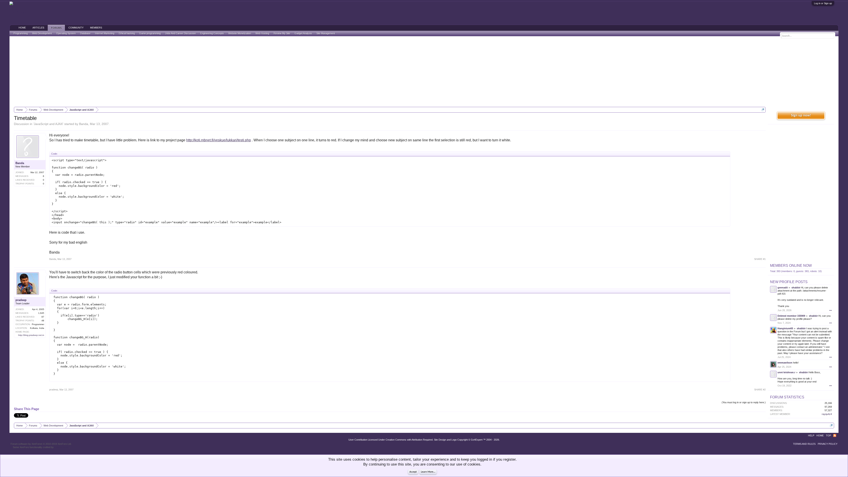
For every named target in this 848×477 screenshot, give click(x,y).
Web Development (42, 33)
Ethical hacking (127, 33)
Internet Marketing (104, 33)
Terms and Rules (804, 444)
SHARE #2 (760, 389)
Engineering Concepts (212, 33)
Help (811, 435)
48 (43, 320)
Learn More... (428, 472)
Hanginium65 (785, 328)
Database (85, 33)
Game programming (150, 33)
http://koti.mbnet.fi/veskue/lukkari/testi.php (218, 140)
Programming (20, 33)
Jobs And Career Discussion (180, 33)
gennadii (783, 287)
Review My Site (282, 33)
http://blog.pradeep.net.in (31, 335)
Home (22, 27)
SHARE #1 (760, 259)
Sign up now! (801, 115)
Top (828, 435)
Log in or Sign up (823, 3)
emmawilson (785, 362)
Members (96, 27)
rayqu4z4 (827, 414)
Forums (56, 27)
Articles (38, 27)
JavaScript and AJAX (48, 124)
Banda (83, 124)
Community (75, 27)
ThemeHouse (61, 447)
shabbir (795, 287)
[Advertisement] (424, 71)
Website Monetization (239, 33)
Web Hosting (262, 33)
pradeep (20, 300)
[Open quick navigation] (762, 109)
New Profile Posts (789, 282)
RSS (834, 435)
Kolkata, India (37, 328)
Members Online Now (791, 265)
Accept (413, 472)
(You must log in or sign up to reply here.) (744, 402)
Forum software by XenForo (41, 444)
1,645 (41, 313)
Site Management (325, 33)
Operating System (66, 33)
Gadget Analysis (303, 33)
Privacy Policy (827, 444)
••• (830, 310)
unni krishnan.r (786, 372)
